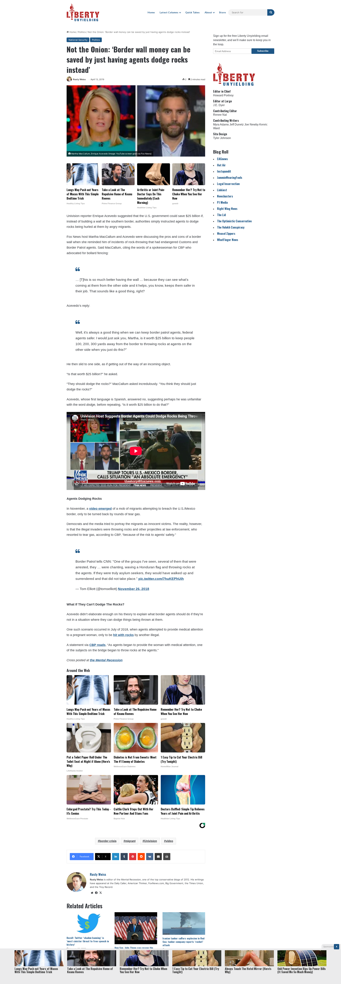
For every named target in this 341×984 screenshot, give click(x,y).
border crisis (108, 841)
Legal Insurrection (228, 183)
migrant (130, 841)
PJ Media (222, 202)
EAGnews (222, 159)
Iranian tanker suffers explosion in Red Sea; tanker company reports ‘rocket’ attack (183, 941)
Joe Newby (251, 124)
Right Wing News (227, 208)
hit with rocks (123, 635)
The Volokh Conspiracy (230, 227)
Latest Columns (169, 12)
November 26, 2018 (133, 589)
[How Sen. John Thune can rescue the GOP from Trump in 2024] (136, 928)
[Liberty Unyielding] (83, 12)
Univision (150, 841)
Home (151, 12)
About (208, 12)
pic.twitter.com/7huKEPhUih (161, 579)
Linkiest (222, 190)
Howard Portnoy (223, 95)
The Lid (221, 215)
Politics (82, 32)
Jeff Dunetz (236, 124)
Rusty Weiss (79, 79)
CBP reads (97, 645)
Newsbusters (225, 196)
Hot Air (221, 165)
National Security (78, 39)
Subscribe (262, 51)
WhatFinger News (227, 239)
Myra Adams (221, 124)
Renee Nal (220, 114)
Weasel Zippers (226, 233)
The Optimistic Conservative (234, 221)
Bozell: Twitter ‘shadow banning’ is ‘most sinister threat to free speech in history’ (88, 941)
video (169, 841)
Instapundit (224, 171)
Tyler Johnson (222, 138)
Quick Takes (192, 12)
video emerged (100, 508)
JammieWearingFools (229, 177)
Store (222, 12)
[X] (100, 893)
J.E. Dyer (219, 105)
